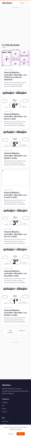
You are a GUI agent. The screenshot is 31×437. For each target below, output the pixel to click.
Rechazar (11, 433)
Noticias (4, 408)
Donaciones (5, 421)
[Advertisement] (15, 24)
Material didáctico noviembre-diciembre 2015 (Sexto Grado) (15, 116)
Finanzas (4, 411)
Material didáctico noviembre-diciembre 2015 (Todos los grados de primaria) (15, 76)
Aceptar (21, 433)
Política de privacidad (15, 429)
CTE (3, 405)
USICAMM (4, 402)
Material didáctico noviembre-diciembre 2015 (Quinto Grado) (15, 155)
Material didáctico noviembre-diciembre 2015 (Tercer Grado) (15, 234)
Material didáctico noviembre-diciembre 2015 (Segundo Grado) (15, 273)
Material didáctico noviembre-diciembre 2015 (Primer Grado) (15, 312)
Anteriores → (22, 331)
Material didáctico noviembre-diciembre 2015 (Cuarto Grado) (15, 194)
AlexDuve (7, 2)
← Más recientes (10, 331)
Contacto (4, 424)
